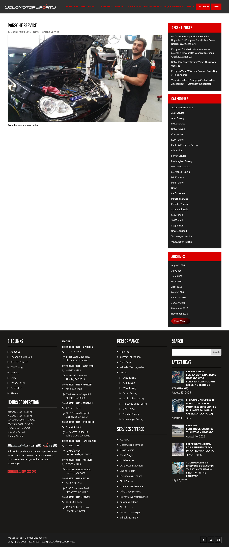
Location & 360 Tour (21, 356)
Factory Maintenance (131, 476)
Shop (216, 7)
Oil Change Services (130, 491)
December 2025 (179, 308)
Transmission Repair (130, 512)
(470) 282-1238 (74, 501)
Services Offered (19, 362)
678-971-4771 (73, 407)
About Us (15, 351)
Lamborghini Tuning (181, 161)
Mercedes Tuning (180, 172)
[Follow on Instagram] (218, 540)
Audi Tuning (177, 118)
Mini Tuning (177, 182)
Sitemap (15, 393)
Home (69, 7)
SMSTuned (177, 215)
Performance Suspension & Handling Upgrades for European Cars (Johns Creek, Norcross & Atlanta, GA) (193, 40)
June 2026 (176, 276)
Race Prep (125, 362)
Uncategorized (179, 231)
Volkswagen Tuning (181, 241)
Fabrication (177, 150)
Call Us (202, 7)
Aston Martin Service (182, 107)
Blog (76, 7)
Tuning (123, 372)
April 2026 (176, 286)
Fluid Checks (126, 481)
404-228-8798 (73, 370)
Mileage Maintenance (131, 486)
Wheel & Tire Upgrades (132, 367)
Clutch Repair (127, 460)
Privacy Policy (18, 382)
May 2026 (176, 281)
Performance (178, 193)
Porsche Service (50, 31)
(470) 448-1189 (74, 389)
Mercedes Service (180, 166)
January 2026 (178, 303)
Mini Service (177, 177)
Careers (15, 372)
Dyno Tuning (129, 377)
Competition (177, 134)
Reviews (176, 7)
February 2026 (178, 297)
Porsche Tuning (179, 204)
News (36, 31)
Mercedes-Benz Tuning (135, 403)
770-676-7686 (73, 351)
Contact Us (16, 388)
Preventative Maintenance (134, 496)
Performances (151, 7)
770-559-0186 (73, 464)
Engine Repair (127, 470)
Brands (119, 7)
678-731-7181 (73, 445)
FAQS (166, 7)
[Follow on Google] (211, 540)
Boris (14, 31)
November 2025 (179, 313)
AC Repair (125, 439)
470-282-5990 (73, 426)
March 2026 (177, 292)
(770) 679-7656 (74, 483)
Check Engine (127, 455)
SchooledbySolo (179, 209)
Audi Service (177, 113)
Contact (189, 7)
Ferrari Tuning (130, 393)
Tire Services (126, 507)
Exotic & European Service (185, 145)
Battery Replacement (131, 444)
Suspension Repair (129, 502)
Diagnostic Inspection (131, 465)
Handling (124, 351)
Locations (104, 7)
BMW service (178, 123)
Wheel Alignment (129, 517)
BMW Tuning (178, 129)
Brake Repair (127, 450)
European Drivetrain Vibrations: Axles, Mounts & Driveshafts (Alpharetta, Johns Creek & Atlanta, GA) (192, 53)
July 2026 (176, 270)
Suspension (177, 225)
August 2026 (178, 265)
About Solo (87, 7)
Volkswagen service (181, 236)
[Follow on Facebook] (203, 540)
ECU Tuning (177, 139)
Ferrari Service (178, 155)
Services (133, 7)
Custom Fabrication (130, 356)
